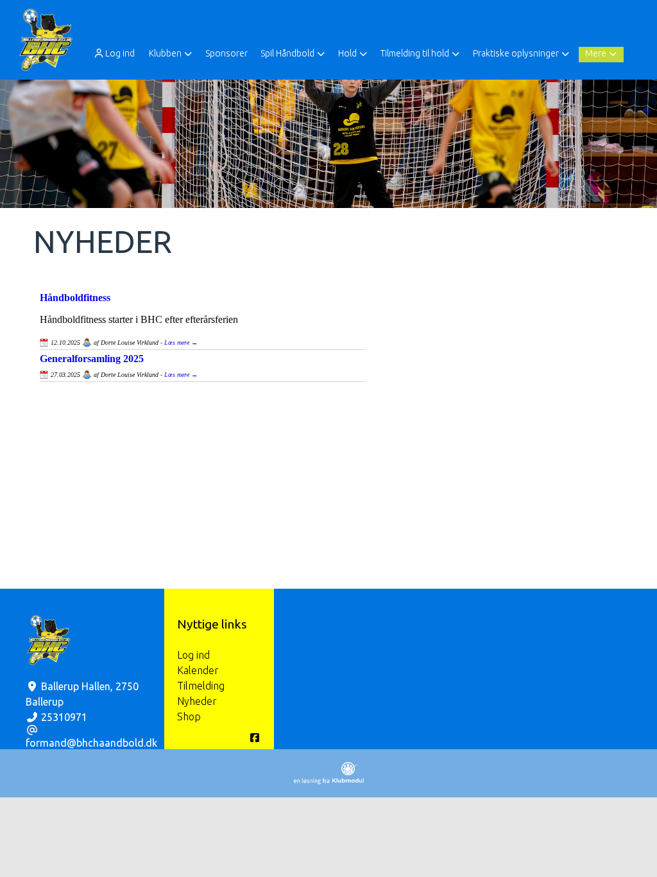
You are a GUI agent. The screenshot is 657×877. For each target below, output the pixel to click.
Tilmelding (201, 685)
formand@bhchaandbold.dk (91, 743)
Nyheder (197, 701)
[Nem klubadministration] (329, 780)
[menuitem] (115, 52)
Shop (189, 716)
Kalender (198, 670)
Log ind (120, 53)
